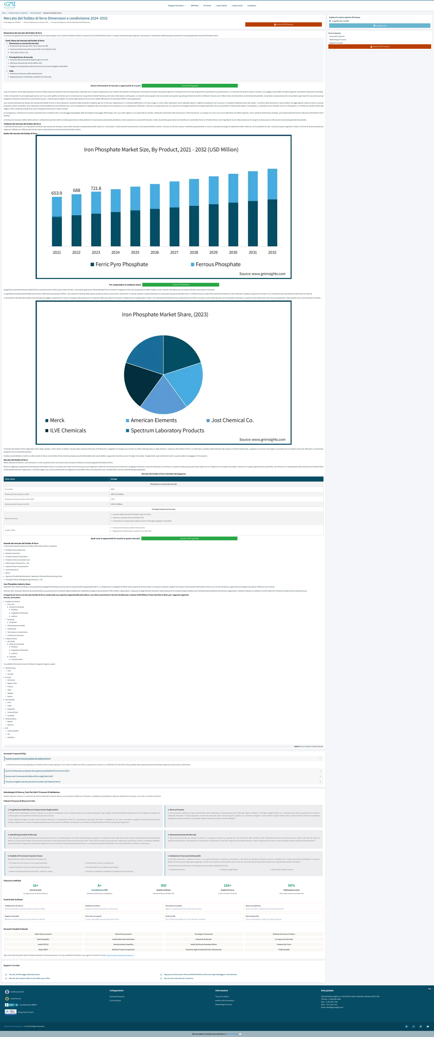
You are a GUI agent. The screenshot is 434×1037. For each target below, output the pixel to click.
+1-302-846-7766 (331, 1002)
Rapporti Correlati (336, 43)
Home (4, 13)
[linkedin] (406, 1026)
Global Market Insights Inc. (14, 1026)
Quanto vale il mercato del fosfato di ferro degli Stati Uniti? (29, 776)
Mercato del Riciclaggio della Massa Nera (24, 974)
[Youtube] (428, 1026)
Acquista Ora (381, 25)
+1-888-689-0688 (334, 999)
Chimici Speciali (35, 13)
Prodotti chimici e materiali (18, 13)
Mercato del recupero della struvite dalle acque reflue (29, 978)
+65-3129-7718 (331, 1004)
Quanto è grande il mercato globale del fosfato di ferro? (28, 758)
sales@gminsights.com (334, 1007)
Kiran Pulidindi (305, 746)
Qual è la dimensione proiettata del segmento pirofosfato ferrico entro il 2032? (37, 770)
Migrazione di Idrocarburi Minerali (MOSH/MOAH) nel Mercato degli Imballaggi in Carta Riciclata (200, 974)
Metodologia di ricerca (337, 39)
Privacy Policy (231, 1034)
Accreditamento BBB (100, 890)
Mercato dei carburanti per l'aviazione (178, 978)
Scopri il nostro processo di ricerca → (120, 955)
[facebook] (420, 1026)
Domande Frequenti (337, 36)
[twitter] (413, 1026)
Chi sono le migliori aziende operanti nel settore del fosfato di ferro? (33, 781)
